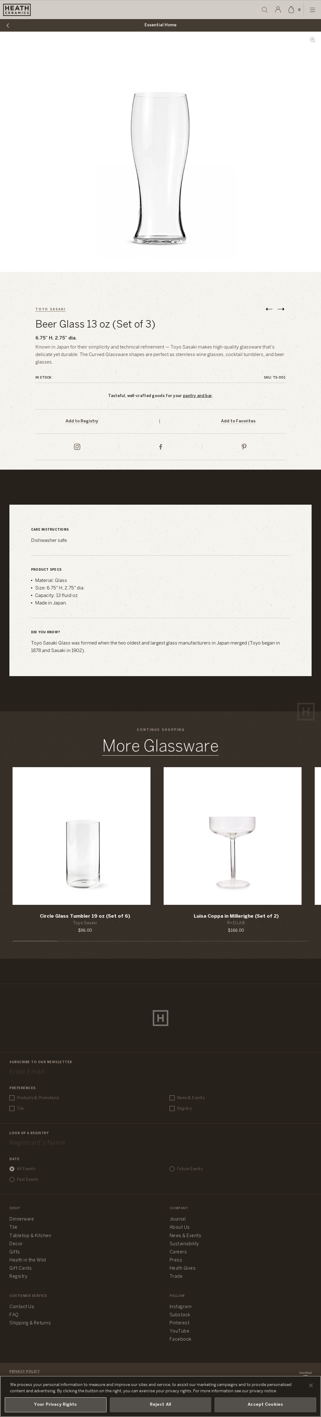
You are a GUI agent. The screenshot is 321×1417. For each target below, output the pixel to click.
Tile (20, 1108)
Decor (16, 1244)
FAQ (14, 1315)
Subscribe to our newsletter (40, 1062)
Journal (178, 1219)
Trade (176, 1277)
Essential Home (160, 25)
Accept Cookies (265, 1405)
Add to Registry (82, 421)
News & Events (191, 1098)
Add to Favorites (238, 421)
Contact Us (21, 1307)
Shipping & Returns (30, 1323)
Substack (180, 1315)
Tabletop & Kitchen (30, 1236)
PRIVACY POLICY (24, 1371)
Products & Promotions (38, 1098)
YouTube (180, 1331)
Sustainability (184, 1244)
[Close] (311, 1385)
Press (176, 1260)
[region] (160, 1396)
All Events (26, 1169)
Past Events (27, 1179)
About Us (180, 1228)
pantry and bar (197, 396)
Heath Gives (183, 1269)
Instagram (181, 1307)
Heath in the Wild (27, 1260)
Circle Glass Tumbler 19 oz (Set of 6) (85, 916)
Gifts (14, 1252)
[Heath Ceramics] (160, 1018)
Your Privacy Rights (55, 1405)
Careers (178, 1252)
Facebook (181, 1340)
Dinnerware (21, 1219)
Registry (184, 1108)
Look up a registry (29, 1133)
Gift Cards (20, 1269)
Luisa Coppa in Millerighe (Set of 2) (236, 916)
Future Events (190, 1169)
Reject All (160, 1405)
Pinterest (180, 1323)
